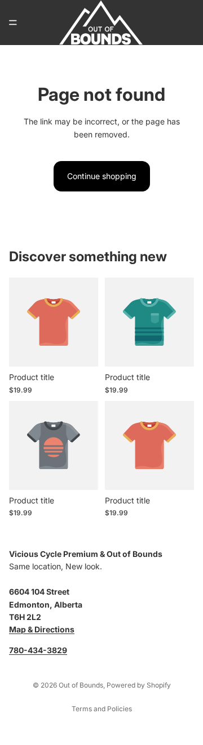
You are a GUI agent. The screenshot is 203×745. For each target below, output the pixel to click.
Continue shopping (101, 176)
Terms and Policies (102, 708)
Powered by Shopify (139, 685)
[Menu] (13, 22)
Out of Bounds (81, 685)
